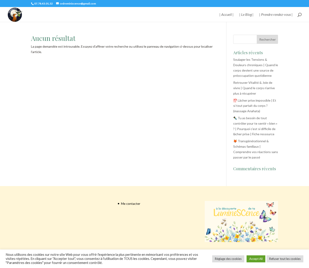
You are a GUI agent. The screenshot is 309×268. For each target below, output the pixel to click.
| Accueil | (226, 14)
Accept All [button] (256, 259)
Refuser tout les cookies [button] (285, 259)
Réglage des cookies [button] (228, 259)
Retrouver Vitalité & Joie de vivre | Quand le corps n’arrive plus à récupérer (254, 88)
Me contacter (130, 203)
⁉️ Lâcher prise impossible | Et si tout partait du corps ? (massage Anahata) (254, 105)
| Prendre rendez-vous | (276, 14)
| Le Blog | (246, 14)
